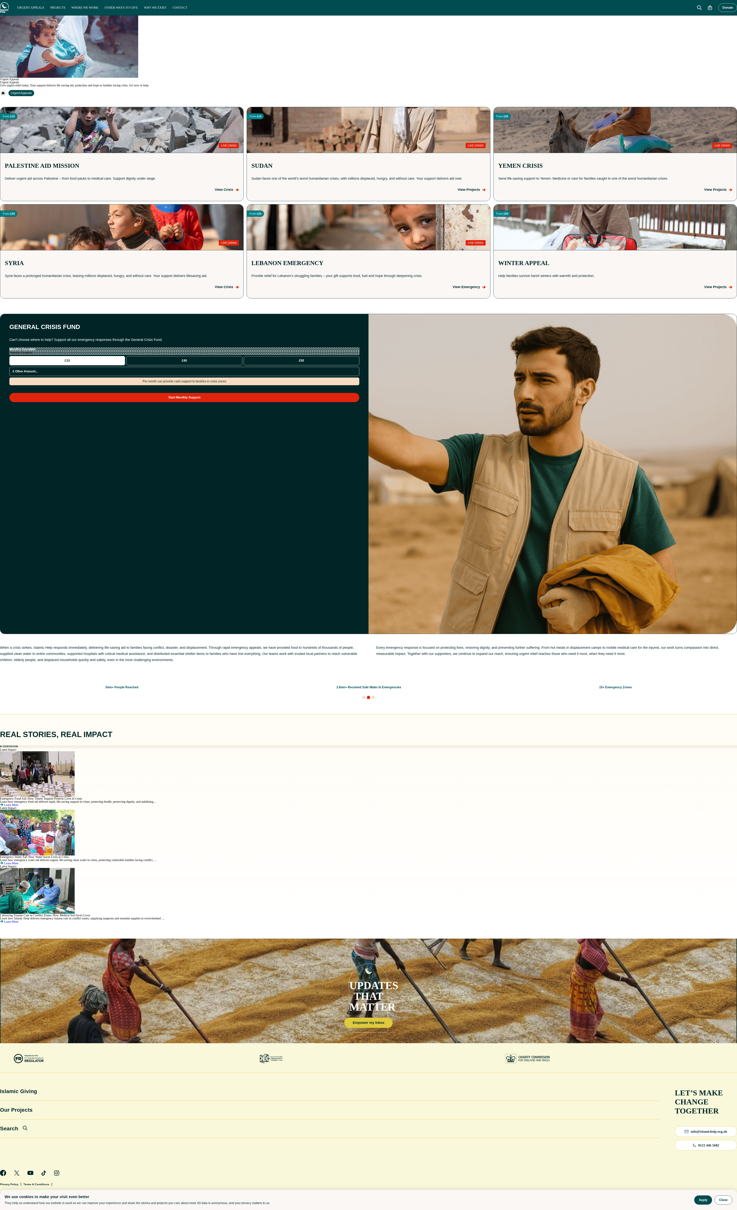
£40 (184, 360)
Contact (180, 7)
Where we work (84, 7)
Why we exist (155, 7)
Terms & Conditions (36, 1184)
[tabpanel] (368, 687)
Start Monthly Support (184, 397)
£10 (67, 360)
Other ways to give (121, 7)
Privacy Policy (9, 1184)
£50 (301, 360)
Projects (57, 7)
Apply (703, 1200)
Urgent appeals (30, 7)
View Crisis (224, 190)
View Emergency (466, 287)
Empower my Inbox (368, 1023)
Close (723, 1200)
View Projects (469, 190)
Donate (727, 7)
